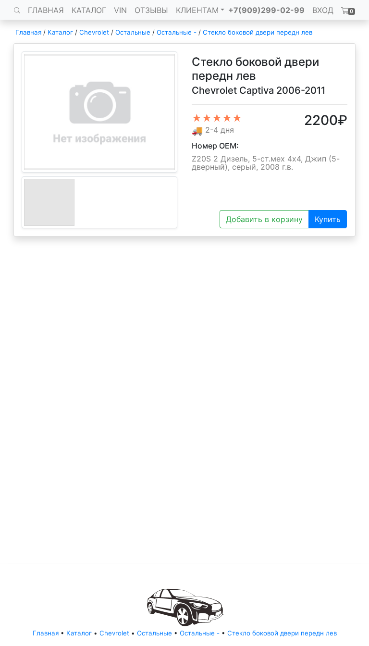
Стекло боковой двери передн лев (257, 32)
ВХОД (322, 10)
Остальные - (177, 32)
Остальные (132, 32)
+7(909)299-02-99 (266, 10)
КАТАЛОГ (89, 10)
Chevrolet (94, 32)
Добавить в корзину (264, 219)
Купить (328, 219)
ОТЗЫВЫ (151, 10)
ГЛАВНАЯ (46, 10)
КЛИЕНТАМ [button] (197, 10)
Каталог (60, 32)
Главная (28, 32)
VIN (120, 10)
